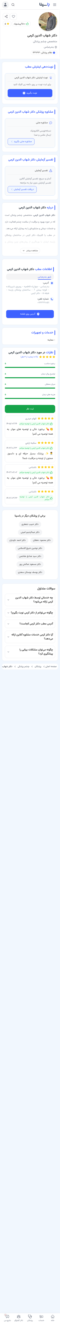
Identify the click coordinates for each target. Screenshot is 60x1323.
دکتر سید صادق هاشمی (30, 556)
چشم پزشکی (23, 666)
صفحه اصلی (51, 666)
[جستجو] (13, 5)
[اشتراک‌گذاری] (6, 16)
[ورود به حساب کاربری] (5, 4)
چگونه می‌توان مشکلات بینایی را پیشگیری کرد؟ (36, 652)
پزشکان (38, 666)
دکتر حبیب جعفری (30, 524)
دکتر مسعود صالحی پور (30, 564)
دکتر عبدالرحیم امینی (30, 532)
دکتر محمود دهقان (42, 540)
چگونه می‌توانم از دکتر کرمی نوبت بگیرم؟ (32, 613)
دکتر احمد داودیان (17, 540)
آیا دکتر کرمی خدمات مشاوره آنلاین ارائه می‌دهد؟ (32, 637)
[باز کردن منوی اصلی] (54, 4)
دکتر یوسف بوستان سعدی (30, 572)
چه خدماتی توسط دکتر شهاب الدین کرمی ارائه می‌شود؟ (34, 600)
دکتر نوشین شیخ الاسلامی (30, 548)
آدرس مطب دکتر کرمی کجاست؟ (36, 624)
